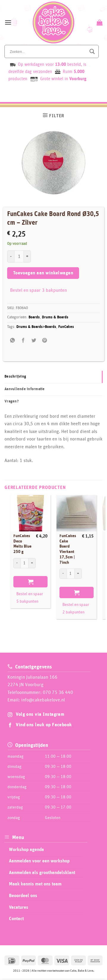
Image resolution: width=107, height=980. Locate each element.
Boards (34, 317)
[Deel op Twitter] (34, 340)
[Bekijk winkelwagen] (99, 22)
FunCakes (66, 327)
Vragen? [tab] (11, 401)
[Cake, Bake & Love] (54, 22)
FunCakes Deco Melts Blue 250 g (22, 544)
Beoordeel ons (23, 895)
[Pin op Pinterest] (45, 340)
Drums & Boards (55, 317)
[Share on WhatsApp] (13, 340)
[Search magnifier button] (92, 51)
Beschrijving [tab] (15, 377)
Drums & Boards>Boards (36, 327)
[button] (8, 22)
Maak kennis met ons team (35, 884)
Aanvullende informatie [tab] (24, 389)
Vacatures (18, 907)
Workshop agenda (26, 849)
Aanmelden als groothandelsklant (42, 872)
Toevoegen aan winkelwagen (43, 273)
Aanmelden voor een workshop (39, 861)
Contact (16, 918)
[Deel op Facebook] (23, 340)
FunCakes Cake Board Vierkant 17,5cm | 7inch (67, 549)
